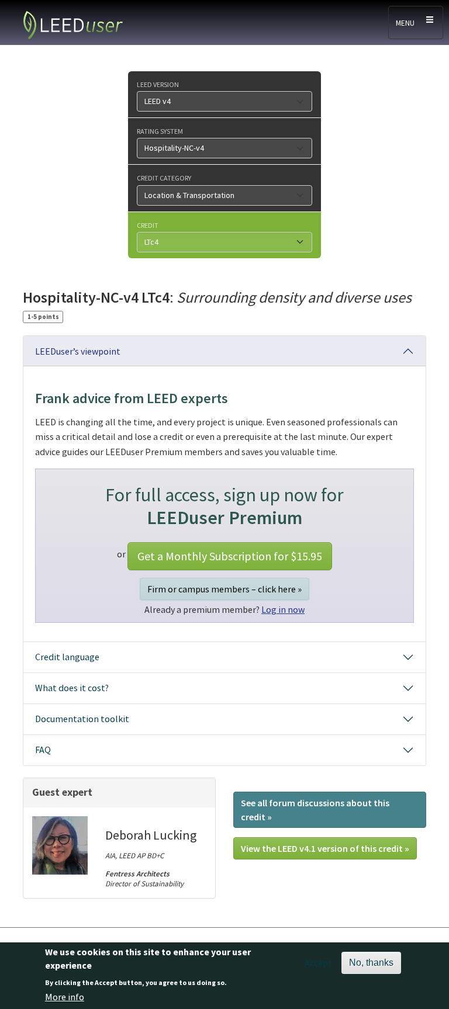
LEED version (158, 84)
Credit (147, 225)
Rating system (160, 131)
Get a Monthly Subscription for (229, 556)
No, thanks (371, 963)
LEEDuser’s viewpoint (77, 351)
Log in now (283, 609)
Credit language (67, 657)
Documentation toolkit (82, 718)
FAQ (43, 749)
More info (64, 997)
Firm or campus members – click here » (224, 589)
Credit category (164, 178)
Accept (318, 963)
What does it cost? (72, 688)
